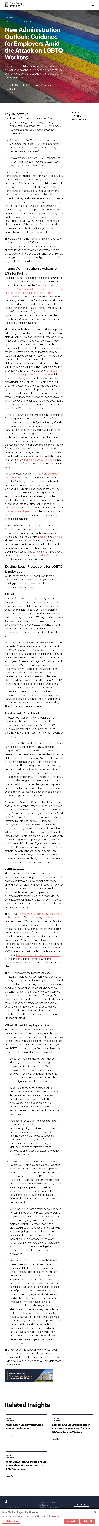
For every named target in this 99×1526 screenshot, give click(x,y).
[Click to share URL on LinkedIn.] (80, 116)
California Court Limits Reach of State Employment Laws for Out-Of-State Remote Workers (71, 1428)
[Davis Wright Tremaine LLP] (14, 4)
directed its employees (17, 511)
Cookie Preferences (11, 1521)
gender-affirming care (49, 555)
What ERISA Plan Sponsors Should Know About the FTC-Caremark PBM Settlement (26, 1465)
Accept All (71, 1521)
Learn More (56, 1516)
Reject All (88, 1521)
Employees (54, 1508)
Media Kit (43, 1502)
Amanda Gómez (40, 85)
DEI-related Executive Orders (40, 460)
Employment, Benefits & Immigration (20, 21)
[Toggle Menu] (93, 5)
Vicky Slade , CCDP (19, 85)
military (43, 537)
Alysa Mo (10, 89)
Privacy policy (52, 1504)
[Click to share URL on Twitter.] (75, 116)
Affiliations (43, 1505)
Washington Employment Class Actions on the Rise (24, 1426)
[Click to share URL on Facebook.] (78, 116)
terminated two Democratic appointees (38, 955)
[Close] (95, 1512)
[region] (49, 1517)
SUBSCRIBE (81, 1504)
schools (57, 537)
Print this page (80, 119)
